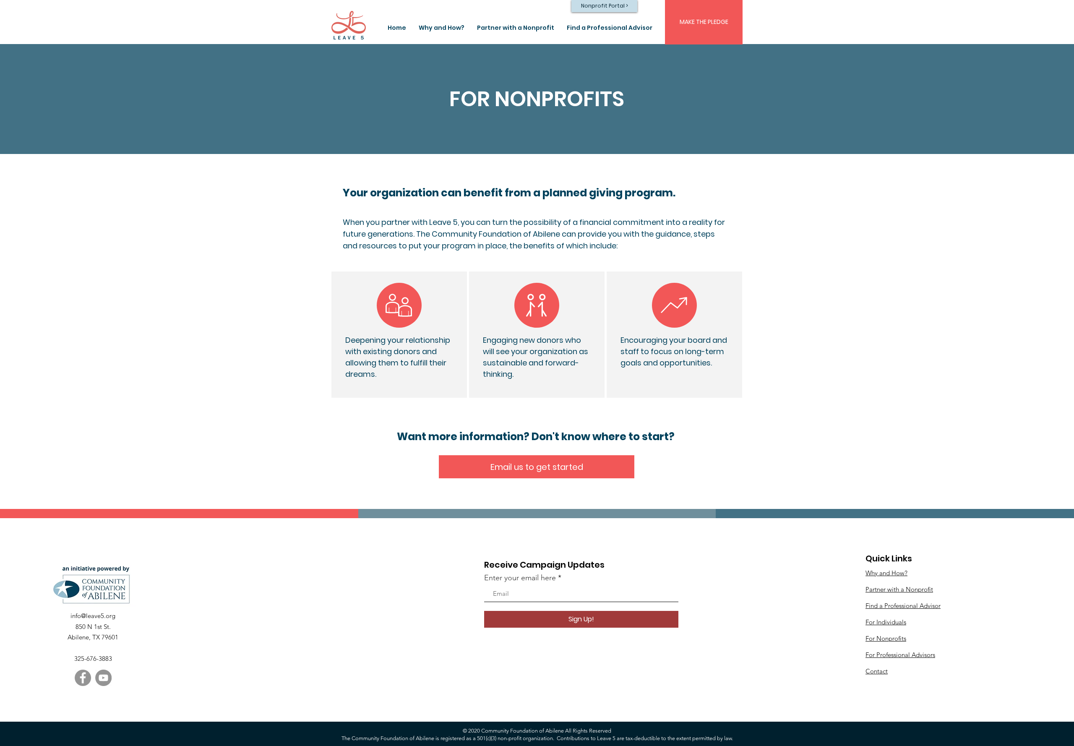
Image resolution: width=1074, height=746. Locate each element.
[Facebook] (83, 678)
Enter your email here (520, 578)
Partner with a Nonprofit (899, 589)
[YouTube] (103, 678)
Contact (876, 671)
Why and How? (886, 573)
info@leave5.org (92, 616)
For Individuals (885, 622)
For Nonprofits (885, 638)
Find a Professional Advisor (903, 606)
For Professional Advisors (900, 655)
